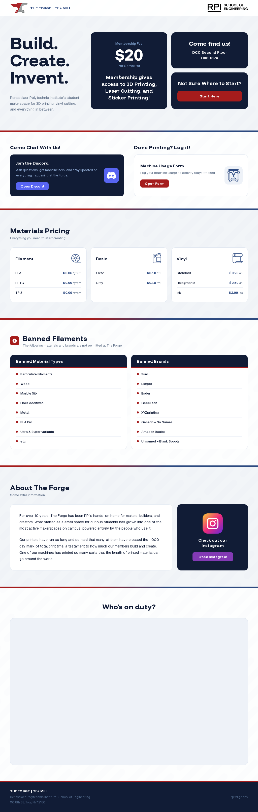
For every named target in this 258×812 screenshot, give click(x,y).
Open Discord (32, 186)
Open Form (154, 183)
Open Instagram (213, 557)
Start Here (209, 96)
